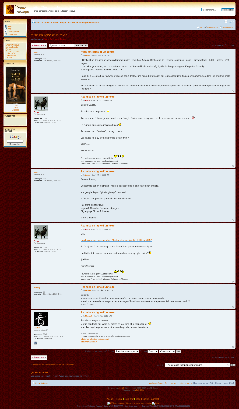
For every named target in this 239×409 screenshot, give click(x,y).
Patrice (63, 39)
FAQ (9, 29)
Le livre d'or (10, 53)
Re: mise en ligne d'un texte (97, 96)
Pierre (46, 39)
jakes (87, 55)
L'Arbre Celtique (12, 45)
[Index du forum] (18, 8)
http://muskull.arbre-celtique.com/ (95, 339)
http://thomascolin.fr (89, 342)
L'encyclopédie (11, 47)
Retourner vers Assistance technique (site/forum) (54, 364)
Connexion (12, 34)
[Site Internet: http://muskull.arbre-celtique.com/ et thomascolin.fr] (35, 343)
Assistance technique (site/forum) (83, 22)
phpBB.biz (139, 390)
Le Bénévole (10, 55)
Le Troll (8, 57)
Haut (233, 91)
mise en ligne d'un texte (49, 35)
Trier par (143, 351)
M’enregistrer (13, 32)
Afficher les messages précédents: (100, 351)
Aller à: (160, 365)
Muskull (88, 316)
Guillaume (54, 39)
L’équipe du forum (155, 383)
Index (9, 26)
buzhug (88, 290)
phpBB (121, 388)
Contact (155, 399)
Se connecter (228, 27)
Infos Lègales (142, 399)
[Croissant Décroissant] (170, 351)
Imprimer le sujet (226, 21)
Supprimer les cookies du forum (178, 383)
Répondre (35, 44)
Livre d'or (128, 399)
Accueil (110, 399)
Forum (8, 49)
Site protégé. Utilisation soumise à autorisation (133, 403)
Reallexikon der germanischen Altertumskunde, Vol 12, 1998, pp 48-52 (116, 240)
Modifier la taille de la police (231, 21)
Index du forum (42, 22)
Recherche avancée (225, 12)
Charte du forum (12, 51)
